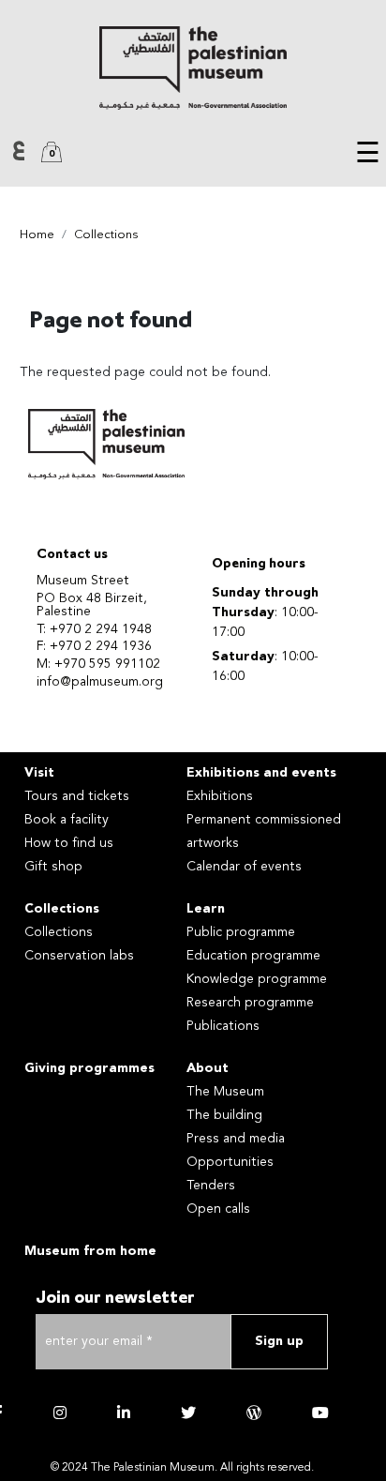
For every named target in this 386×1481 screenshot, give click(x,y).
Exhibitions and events (261, 772)
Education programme (253, 955)
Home (37, 235)
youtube (320, 1412)
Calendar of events (244, 866)
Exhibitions (219, 796)
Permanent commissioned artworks (263, 831)
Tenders (210, 1185)
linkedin (123, 1412)
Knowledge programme (256, 979)
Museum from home (90, 1251)
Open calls (218, 1209)
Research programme (250, 1002)
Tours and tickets (76, 796)
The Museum (225, 1091)
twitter (188, 1412)
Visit (39, 772)
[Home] (193, 68)
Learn (205, 908)
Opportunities (230, 1162)
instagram (60, 1412)
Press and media (235, 1138)
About (207, 1068)
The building (224, 1115)
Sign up (279, 1341)
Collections (106, 235)
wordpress (253, 1412)
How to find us (68, 843)
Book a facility (66, 819)
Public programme (240, 932)
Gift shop (53, 866)
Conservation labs (79, 955)
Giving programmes (89, 1068)
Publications (223, 1026)
